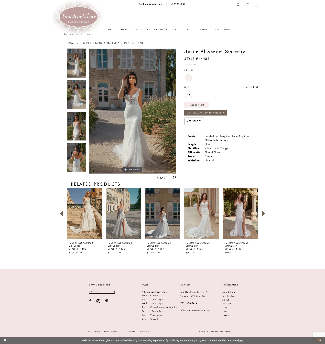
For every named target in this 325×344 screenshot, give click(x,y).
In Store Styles (134, 43)
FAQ (224, 311)
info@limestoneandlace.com (195, 310)
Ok (319, 340)
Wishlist (226, 303)
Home (71, 43)
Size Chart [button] (251, 87)
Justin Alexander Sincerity (99, 43)
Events (225, 315)
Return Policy (143, 332)
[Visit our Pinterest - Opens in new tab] (106, 301)
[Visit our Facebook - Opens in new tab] (90, 301)
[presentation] (84, 213)
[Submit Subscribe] (114, 292)
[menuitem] (151, 4)
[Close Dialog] (5, 340)
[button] (256, 4)
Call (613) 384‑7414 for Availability (206, 112)
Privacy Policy (94, 332)
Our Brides (228, 295)
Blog (224, 307)
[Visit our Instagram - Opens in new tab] (98, 301)
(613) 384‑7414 (188, 303)
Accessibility (129, 332)
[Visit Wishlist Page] (247, 4)
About (225, 299)
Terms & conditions (112, 332)
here (240, 340)
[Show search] (238, 4)
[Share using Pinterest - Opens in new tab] (174, 178)
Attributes (194, 121)
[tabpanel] (76, 64)
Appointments (229, 292)
